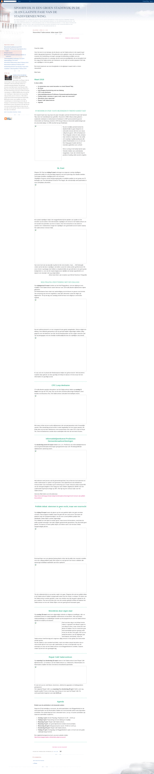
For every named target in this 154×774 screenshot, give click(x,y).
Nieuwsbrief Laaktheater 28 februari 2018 (14, 64)
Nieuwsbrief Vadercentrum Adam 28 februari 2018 (16, 62)
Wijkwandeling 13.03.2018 (11, 60)
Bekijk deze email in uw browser (72, 38)
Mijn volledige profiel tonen (12, 112)
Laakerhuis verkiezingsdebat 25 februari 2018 (15, 68)
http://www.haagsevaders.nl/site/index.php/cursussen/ (50, 737)
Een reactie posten (38, 760)
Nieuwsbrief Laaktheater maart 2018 (13, 47)
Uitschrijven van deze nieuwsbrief (59, 747)
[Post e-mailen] (60, 751)
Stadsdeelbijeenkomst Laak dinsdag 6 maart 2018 (16, 66)
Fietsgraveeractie (8, 52)
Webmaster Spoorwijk (19, 75)
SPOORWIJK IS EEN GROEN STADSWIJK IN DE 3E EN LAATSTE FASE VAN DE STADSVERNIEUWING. (47, 12)
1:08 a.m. (55, 751)
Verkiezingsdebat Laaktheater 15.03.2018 (14, 58)
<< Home (35, 763)
